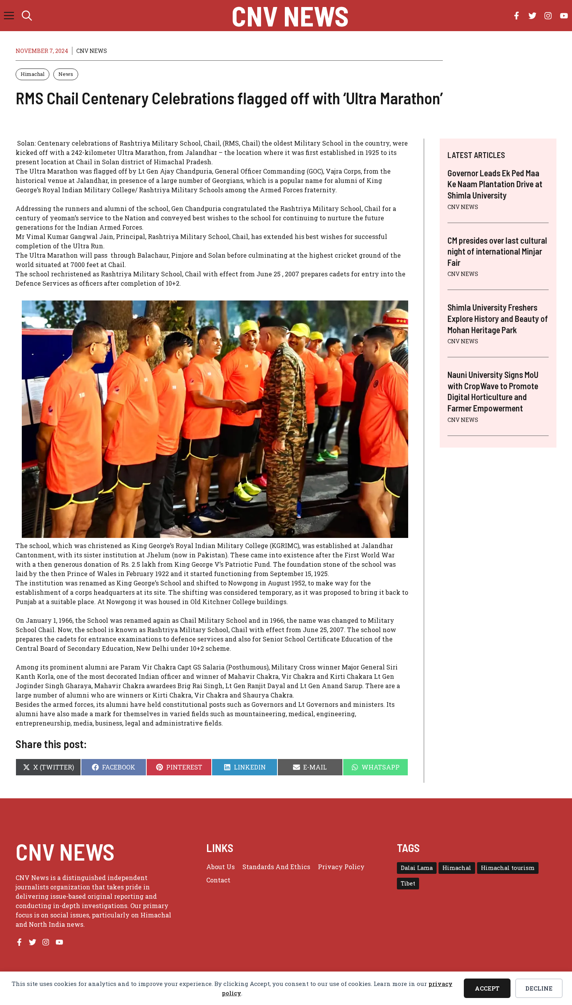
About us (220, 867)
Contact (218, 880)
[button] (27, 15)
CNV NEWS (290, 15)
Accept (487, 988)
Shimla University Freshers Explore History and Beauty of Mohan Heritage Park (497, 318)
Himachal (32, 73)
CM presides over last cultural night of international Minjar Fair (497, 251)
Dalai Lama (417, 867)
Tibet (408, 883)
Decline (539, 988)
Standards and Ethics (276, 867)
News (65, 73)
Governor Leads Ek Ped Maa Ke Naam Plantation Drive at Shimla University (494, 184)
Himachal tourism (508, 867)
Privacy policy (341, 867)
